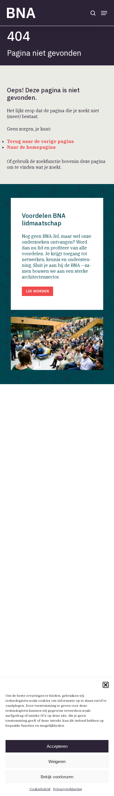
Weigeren (57, 761)
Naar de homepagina (31, 147)
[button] (105, 685)
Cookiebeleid (40, 789)
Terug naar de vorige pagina (40, 141)
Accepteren (57, 746)
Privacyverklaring (67, 789)
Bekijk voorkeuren (57, 776)
